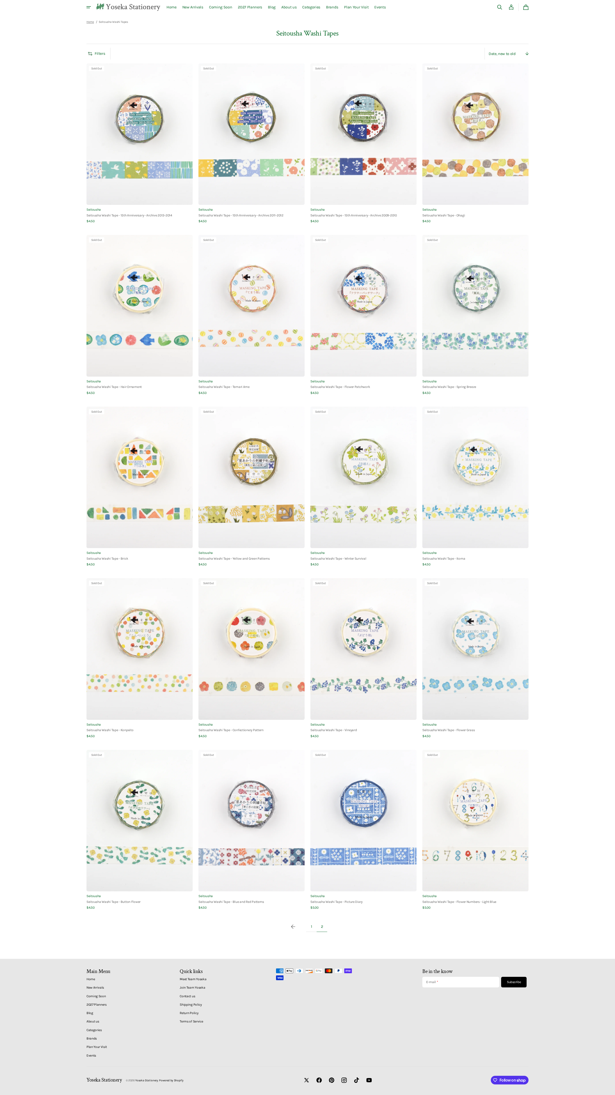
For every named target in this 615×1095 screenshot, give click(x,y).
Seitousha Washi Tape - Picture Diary (336, 902)
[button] (499, 7)
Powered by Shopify (171, 1080)
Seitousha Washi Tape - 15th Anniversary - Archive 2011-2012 (240, 215)
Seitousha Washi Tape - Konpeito (109, 730)
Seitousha (93, 209)
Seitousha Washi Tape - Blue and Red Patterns (231, 902)
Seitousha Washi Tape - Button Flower (113, 902)
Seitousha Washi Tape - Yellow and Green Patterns (234, 558)
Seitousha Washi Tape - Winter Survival (338, 558)
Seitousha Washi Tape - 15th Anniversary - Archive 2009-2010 (353, 215)
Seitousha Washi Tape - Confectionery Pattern (231, 730)
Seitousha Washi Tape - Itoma (443, 558)
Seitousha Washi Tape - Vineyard (333, 730)
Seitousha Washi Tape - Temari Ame (224, 387)
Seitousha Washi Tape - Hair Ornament (114, 387)
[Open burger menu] (88, 7)
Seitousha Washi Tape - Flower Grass (448, 730)
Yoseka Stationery (146, 1080)
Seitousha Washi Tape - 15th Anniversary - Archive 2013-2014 (129, 215)
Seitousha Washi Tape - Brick (107, 558)
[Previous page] (293, 926)
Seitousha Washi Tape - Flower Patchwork (340, 387)
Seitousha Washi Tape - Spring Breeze (449, 387)
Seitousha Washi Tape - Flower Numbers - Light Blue (459, 902)
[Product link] (139, 143)
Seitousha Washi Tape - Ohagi (443, 215)
